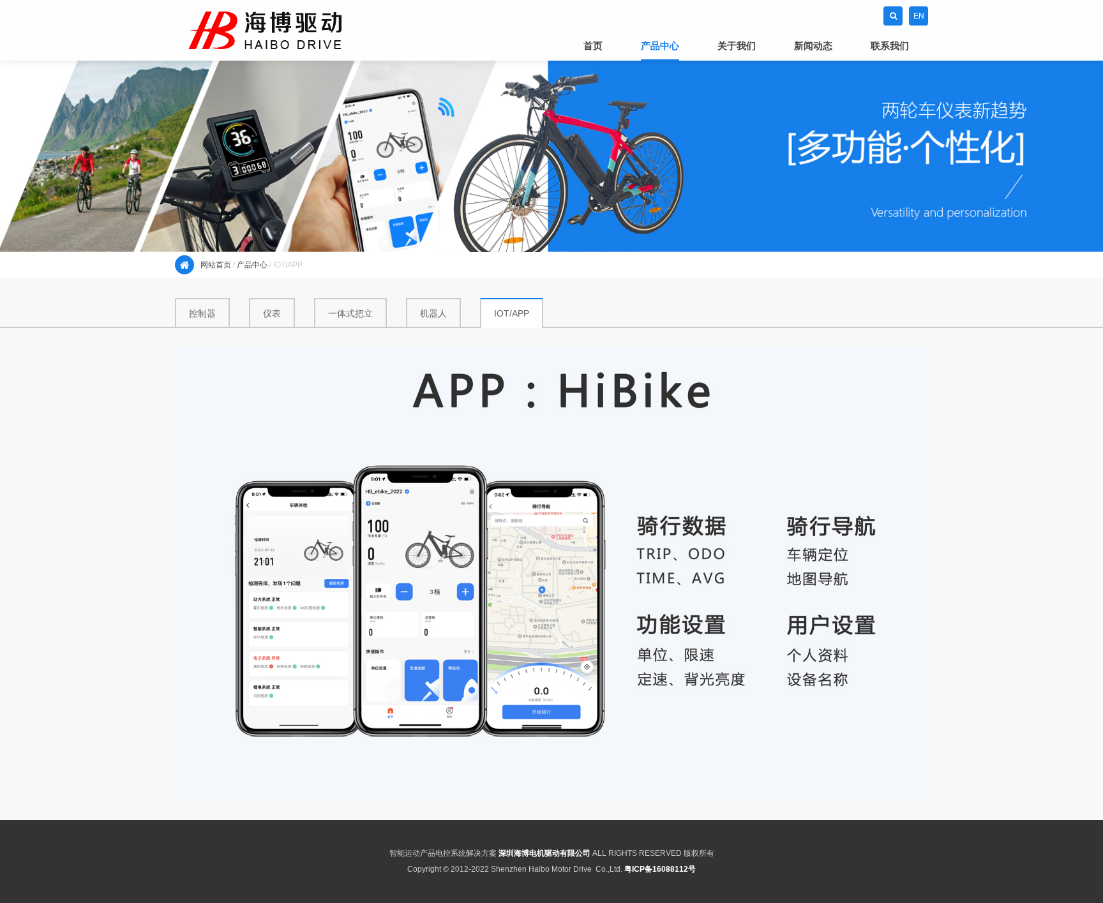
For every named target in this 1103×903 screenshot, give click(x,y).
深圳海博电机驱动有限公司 (544, 853)
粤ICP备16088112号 (660, 869)
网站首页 (215, 264)
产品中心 (252, 264)
